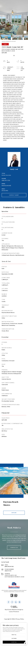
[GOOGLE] (19, 602)
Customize (14, 638)
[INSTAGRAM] (12, 602)
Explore (14, 512)
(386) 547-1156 (6, 180)
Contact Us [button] (14, 547)
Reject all (14, 634)
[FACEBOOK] (8, 602)
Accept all (14, 642)
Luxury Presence (14, 611)
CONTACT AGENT (14, 195)
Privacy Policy (20, 619)
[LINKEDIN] (15, 602)
